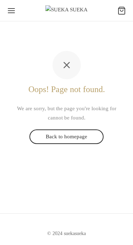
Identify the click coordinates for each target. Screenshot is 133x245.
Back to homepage (66, 137)
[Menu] (11, 10)
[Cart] (121, 10)
